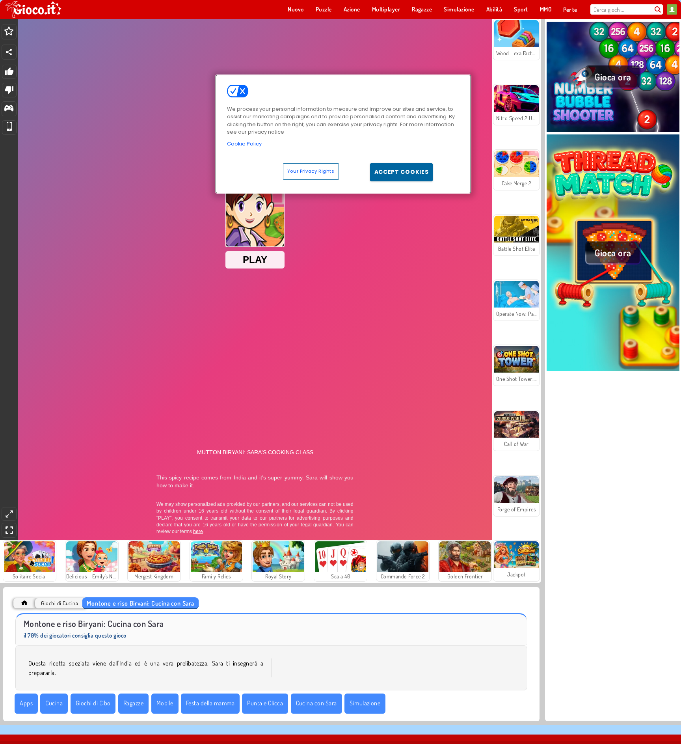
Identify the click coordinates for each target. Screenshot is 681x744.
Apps (26, 703)
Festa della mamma (210, 703)
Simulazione (365, 703)
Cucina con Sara (316, 703)
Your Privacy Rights (311, 171)
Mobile (164, 703)
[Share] (9, 52)
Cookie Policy (244, 143)
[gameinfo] (9, 109)
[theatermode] (9, 514)
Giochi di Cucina (59, 603)
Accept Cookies (401, 172)
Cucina (54, 703)
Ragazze (133, 703)
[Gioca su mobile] (9, 127)
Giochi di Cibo (93, 703)
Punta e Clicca (265, 703)
